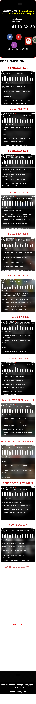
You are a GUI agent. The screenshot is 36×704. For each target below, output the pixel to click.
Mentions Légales (18, 691)
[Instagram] (14, 45)
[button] (20, 5)
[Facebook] (10, 37)
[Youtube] (19, 37)
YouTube (18, 624)
